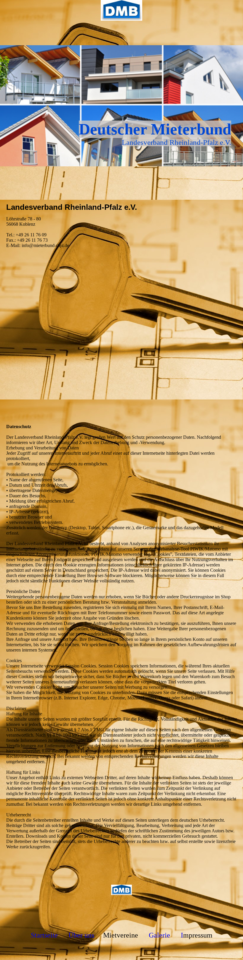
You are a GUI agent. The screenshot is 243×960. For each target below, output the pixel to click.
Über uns (81, 935)
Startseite (44, 935)
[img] (121, 10)
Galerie (159, 935)
